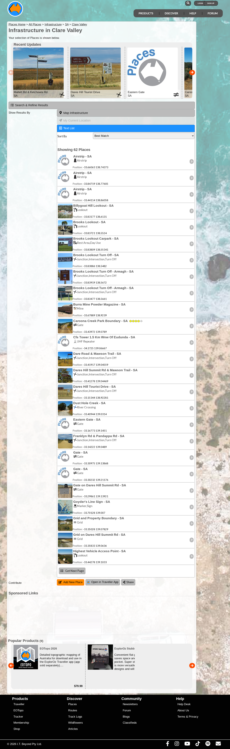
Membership (21, 722)
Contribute (15, 582)
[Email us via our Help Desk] (218, 744)
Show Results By (19, 112)
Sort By (62, 136)
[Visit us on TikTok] (197, 744)
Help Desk (184, 704)
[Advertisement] (118, 615)
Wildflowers (75, 722)
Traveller (18, 704)
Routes (72, 710)
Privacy (193, 716)
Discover (171, 13)
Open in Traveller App (104, 582)
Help (192, 13)
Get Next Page (74, 571)
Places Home (17, 24)
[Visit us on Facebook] (167, 744)
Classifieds (130, 722)
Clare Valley (79, 24)
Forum (213, 13)
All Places (35, 24)
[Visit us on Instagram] (176, 744)
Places (72, 704)
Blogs (126, 716)
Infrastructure (53, 24)
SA (67, 24)
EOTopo (18, 710)
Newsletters (130, 704)
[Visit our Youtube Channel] (187, 744)
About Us (183, 710)
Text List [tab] (68, 128)
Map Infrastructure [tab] (75, 113)
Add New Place (73, 582)
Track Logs (75, 716)
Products (146, 13)
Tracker (18, 716)
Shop (16, 729)
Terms (181, 716)
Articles (73, 729)
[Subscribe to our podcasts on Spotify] (207, 744)
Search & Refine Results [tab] (31, 105)
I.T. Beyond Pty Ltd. (29, 744)
